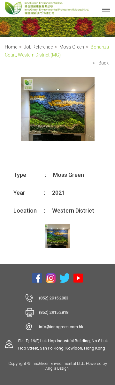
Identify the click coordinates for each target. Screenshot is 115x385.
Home (11, 46)
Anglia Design (57, 368)
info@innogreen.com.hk (61, 326)
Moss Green (71, 46)
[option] (57, 109)
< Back (100, 62)
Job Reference (38, 46)
